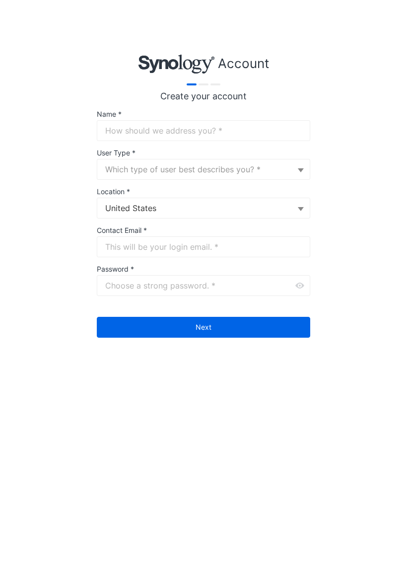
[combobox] (203, 169)
